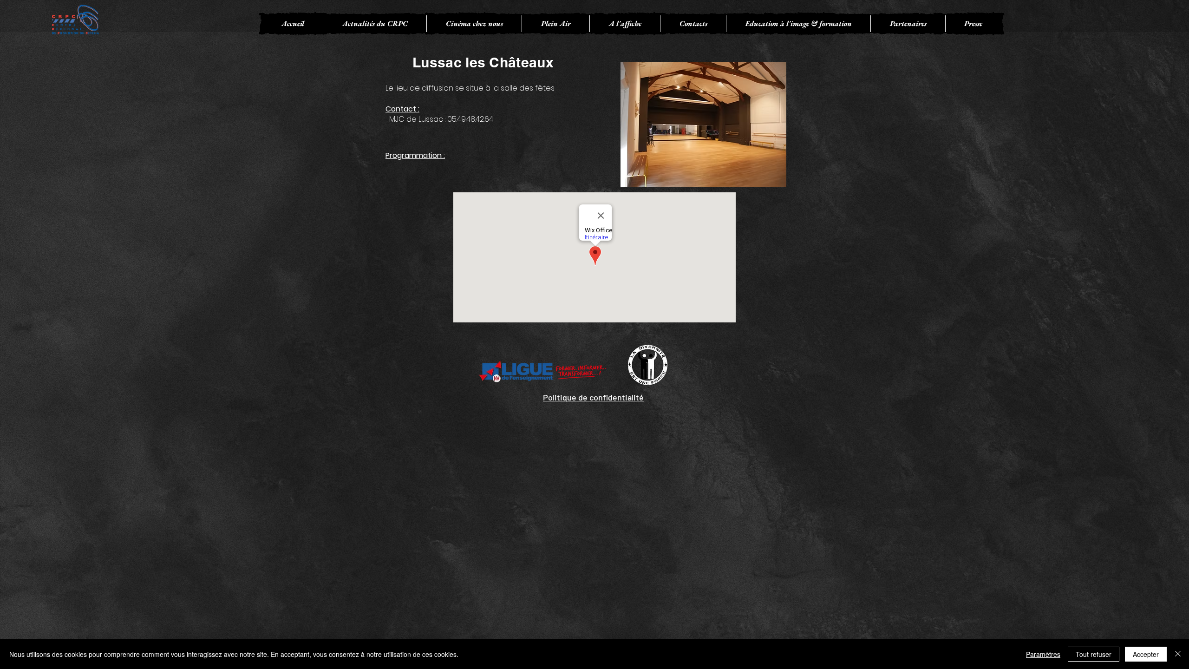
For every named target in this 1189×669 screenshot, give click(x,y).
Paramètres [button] (1043, 654)
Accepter (1146, 654)
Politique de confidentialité (593, 397)
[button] (474, 23)
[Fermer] (1177, 654)
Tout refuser (1093, 654)
